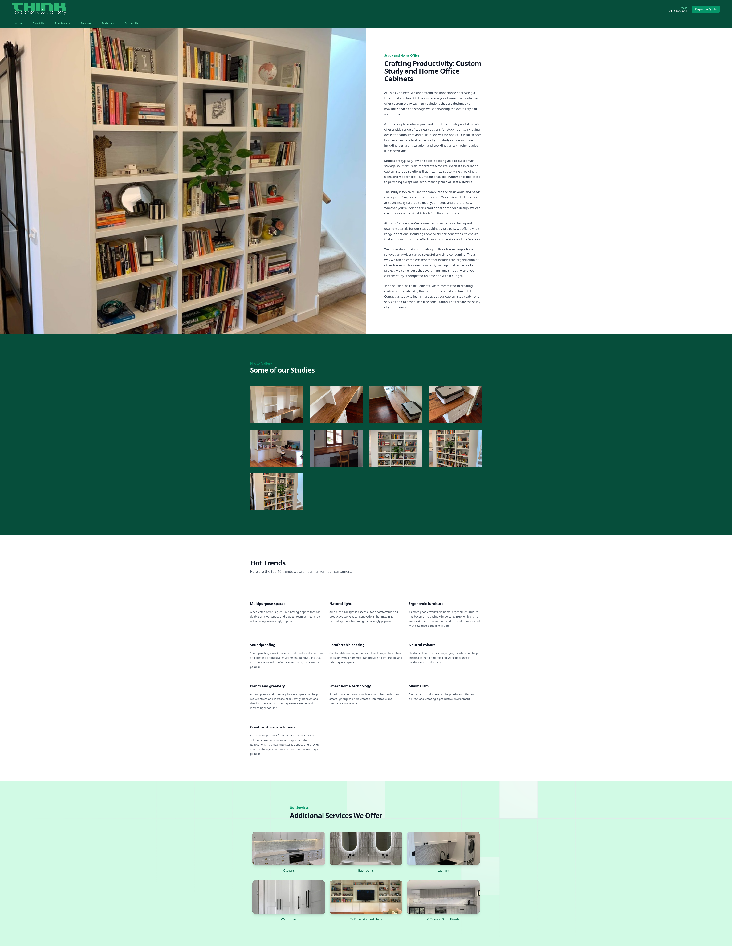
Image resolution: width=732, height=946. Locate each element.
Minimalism (419, 686)
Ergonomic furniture (426, 603)
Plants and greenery (267, 686)
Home (18, 23)
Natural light (340, 603)
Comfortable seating (346, 644)
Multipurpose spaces (267, 603)
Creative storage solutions (272, 727)
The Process (62, 23)
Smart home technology (350, 686)
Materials (108, 23)
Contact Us (131, 23)
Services (86, 23)
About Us (38, 23)
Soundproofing (262, 644)
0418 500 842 (678, 11)
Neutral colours (422, 644)
